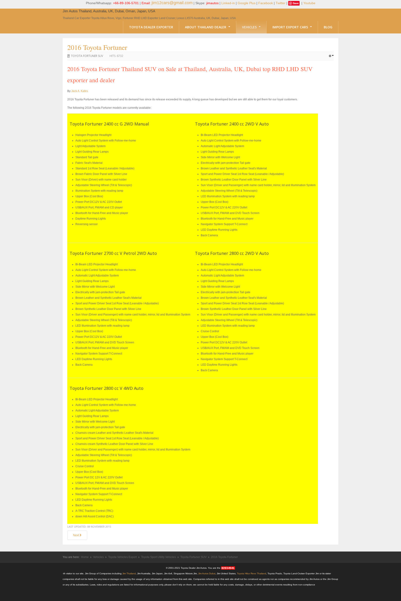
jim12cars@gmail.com (172, 2)
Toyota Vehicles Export (122, 557)
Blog (328, 27)
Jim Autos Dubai (206, 573)
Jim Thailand (129, 573)
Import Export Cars (290, 27)
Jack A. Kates (79, 91)
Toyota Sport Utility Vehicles (158, 557)
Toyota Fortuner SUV (87, 56)
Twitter (280, 3)
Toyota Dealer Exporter (151, 27)
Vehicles (250, 27)
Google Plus (246, 3)
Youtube (309, 3)
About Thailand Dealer (206, 27)
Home (85, 557)
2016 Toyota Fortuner (97, 47)
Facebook (265, 3)
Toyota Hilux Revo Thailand (251, 573)
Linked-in (228, 3)
